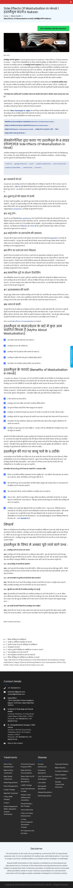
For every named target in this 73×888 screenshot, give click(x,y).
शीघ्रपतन (24, 226)
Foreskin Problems (61, 771)
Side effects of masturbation (22, 321)
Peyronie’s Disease (61, 764)
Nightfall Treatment (11, 793)
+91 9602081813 (23, 518)
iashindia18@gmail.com (16, 692)
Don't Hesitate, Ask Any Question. (53, 28)
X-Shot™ (7, 803)
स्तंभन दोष (33, 226)
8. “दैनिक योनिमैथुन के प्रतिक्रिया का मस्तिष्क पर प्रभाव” (23, 657)
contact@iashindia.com (16, 694)
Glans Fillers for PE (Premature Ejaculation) (27, 779)
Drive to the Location (15, 743)
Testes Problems (61, 778)
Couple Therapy (9, 790)
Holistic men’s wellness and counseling (26, 797)
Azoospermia (16, 209)
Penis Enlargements (11, 786)
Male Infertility (60, 768)
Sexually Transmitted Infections (59, 784)
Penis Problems (60, 775)
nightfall (53, 238)
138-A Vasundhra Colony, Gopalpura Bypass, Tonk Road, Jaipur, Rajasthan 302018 (21, 702)
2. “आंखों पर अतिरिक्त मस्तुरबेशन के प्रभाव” (19, 642)
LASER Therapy (26, 785)
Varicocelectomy (27, 810)
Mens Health (16, 16)
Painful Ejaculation (44, 796)
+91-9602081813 (21, 719)
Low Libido (42, 782)
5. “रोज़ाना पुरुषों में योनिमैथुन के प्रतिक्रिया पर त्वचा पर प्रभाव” (24, 650)
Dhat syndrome (24, 218)
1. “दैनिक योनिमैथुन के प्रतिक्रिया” (16, 639)
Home (6, 16)
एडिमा (16, 187)
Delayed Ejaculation (45, 792)
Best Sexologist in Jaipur (21, 111)
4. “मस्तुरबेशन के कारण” (13, 647)
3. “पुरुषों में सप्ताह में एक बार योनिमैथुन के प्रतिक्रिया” (22, 644)
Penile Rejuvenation (11, 782)
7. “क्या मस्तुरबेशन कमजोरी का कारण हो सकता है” (20, 655)
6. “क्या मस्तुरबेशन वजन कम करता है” (17, 652)
